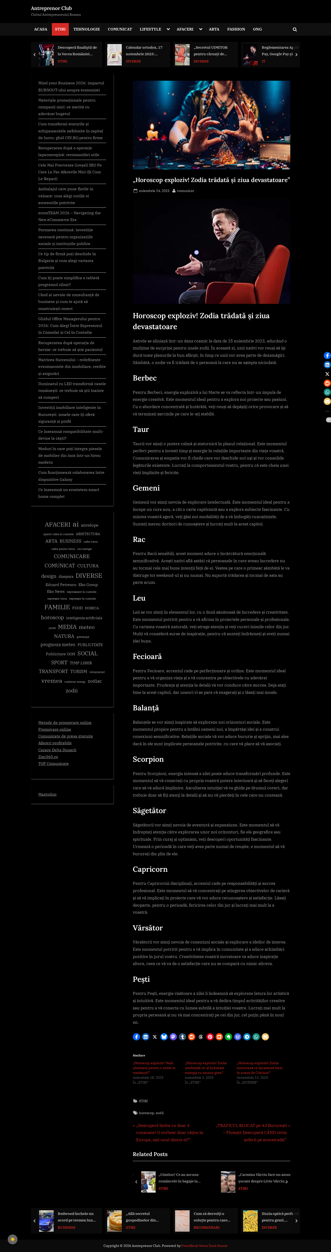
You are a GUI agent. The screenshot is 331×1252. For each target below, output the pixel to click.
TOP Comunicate (53, 763)
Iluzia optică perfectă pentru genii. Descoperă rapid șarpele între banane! (212, 1217)
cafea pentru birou (63, 549)
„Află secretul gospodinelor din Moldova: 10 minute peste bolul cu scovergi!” (75, 1217)
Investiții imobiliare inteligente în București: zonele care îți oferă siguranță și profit (69, 414)
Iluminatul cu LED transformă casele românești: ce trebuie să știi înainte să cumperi (72, 390)
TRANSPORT (53, 671)
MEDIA (67, 627)
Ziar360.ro (48, 756)
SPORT (59, 662)
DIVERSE (65, 61)
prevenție (83, 637)
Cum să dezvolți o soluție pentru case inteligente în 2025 (142, 1217)
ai (76, 524)
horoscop (146, 1112)
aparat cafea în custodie (58, 534)
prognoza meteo (57, 644)
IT (195, 61)
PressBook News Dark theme (204, 1246)
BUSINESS (70, 541)
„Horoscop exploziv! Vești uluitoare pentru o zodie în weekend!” (154, 1068)
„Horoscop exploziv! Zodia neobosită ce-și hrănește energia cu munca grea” (206, 1068)
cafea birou (91, 541)
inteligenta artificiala (84, 618)
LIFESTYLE (150, 29)
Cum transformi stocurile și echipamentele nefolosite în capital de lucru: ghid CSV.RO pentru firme (70, 130)
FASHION (236, 29)
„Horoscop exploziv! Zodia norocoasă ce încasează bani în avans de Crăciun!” (259, 1068)
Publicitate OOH (60, 653)
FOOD (77, 607)
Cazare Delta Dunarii (57, 749)
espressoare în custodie (81, 592)
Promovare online (54, 729)
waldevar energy (75, 681)
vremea (51, 680)
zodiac (95, 681)
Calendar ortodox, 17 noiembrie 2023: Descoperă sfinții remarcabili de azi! (76, 51)
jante (52, 628)
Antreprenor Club (51, 8)
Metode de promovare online (65, 722)
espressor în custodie (82, 598)
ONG (257, 29)
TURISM (78, 671)
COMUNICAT (120, 29)
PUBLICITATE (90, 644)
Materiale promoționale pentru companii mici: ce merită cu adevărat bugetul (66, 106)
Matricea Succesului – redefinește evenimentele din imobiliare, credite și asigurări (72, 366)
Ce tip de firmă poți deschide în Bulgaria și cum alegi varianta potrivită (67, 260)
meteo (87, 626)
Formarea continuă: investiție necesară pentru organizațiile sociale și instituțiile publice (65, 236)
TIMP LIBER (81, 662)
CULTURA (88, 566)
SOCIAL (88, 653)
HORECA (92, 608)
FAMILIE (57, 607)
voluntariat (97, 672)
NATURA (64, 636)
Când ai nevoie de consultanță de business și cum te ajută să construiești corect (68, 301)
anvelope (89, 525)
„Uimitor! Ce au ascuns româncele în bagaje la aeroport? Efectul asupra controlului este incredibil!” (182, 1178)
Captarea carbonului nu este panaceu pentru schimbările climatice (280, 51)
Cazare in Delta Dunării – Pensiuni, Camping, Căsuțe (279, 1217)
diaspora (66, 576)
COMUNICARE (72, 556)
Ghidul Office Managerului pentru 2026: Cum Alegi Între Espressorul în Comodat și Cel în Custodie (70, 325)
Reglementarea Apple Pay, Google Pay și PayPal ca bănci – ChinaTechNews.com (212, 51)
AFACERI (185, 29)
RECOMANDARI (138, 1227)
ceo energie (84, 549)
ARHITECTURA (88, 534)
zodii (160, 1112)
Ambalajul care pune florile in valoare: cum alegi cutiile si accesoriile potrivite (65, 195)
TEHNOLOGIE (86, 29)
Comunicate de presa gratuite (65, 735)
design (48, 576)
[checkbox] (12, 1239)
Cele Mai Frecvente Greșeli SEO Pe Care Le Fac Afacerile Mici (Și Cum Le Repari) (70, 171)
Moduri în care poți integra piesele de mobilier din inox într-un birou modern (70, 455)
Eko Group (88, 584)
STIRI (60, 29)
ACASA (40, 29)
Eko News (56, 591)
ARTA (214, 29)
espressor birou (57, 598)
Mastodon (47, 794)
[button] (136, 1036)
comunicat (185, 190)
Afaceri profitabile (55, 742)
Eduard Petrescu (61, 584)
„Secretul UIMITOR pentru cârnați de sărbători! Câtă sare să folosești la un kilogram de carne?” (145, 51)
